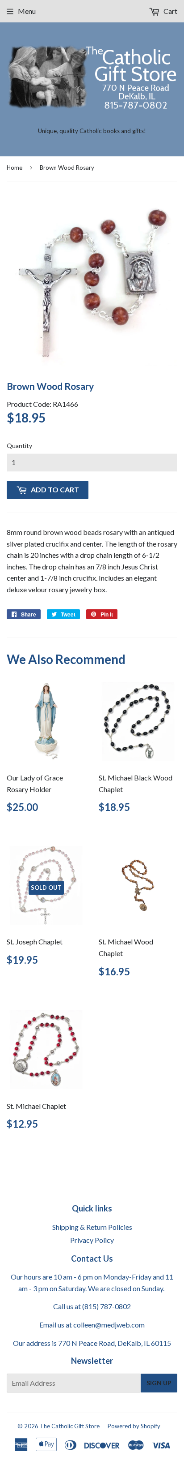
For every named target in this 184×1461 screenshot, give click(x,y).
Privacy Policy (92, 1240)
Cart (169, 11)
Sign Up (158, 1383)
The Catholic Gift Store (70, 1426)
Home (14, 167)
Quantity (19, 445)
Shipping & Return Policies (92, 1227)
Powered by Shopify (134, 1426)
